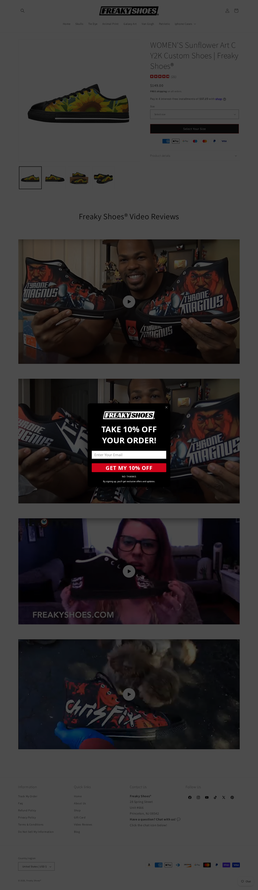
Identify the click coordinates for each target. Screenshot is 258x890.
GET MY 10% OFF (129, 468)
